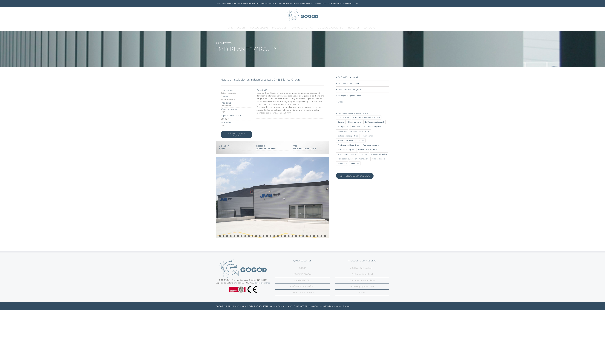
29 (321, 236)
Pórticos (363, 154)
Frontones (342, 131)
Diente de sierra (354, 122)
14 (267, 236)
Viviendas (355, 163)
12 (260, 236)
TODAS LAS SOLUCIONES (303, 292)
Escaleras (356, 127)
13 (263, 236)
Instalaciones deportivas (348, 136)
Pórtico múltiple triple (347, 154)
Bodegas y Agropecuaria (349, 95)
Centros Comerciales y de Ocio (366, 117)
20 (289, 236)
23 (299, 236)
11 (256, 236)
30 (325, 236)
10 (252, 236)
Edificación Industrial (266, 148)
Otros (340, 102)
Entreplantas (343, 127)
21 (292, 236)
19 (285, 236)
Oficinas (360, 140)
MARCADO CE (302, 280)
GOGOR (302, 268)
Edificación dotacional (374, 122)
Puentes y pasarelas (371, 145)
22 (296, 236)
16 (274, 236)
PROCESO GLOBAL (303, 274)
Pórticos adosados (379, 154)
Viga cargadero (378, 159)
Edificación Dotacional (348, 83)
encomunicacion (342, 306)
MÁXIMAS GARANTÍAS (302, 286)
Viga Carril (342, 163)
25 (307, 236)
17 (278, 236)
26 (310, 236)
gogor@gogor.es (351, 3)
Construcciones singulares (350, 89)
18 (281, 236)
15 (270, 236)
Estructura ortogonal (372, 127)
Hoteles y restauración (359, 131)
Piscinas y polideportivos (348, 145)
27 (314, 236)
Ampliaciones (343, 117)
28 (318, 236)
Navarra (223, 148)
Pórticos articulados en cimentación (353, 159)
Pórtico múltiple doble (367, 150)
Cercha (341, 122)
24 (303, 236)
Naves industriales (345, 140)
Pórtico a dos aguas (346, 150)
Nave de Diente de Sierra (304, 148)
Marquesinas (367, 136)
